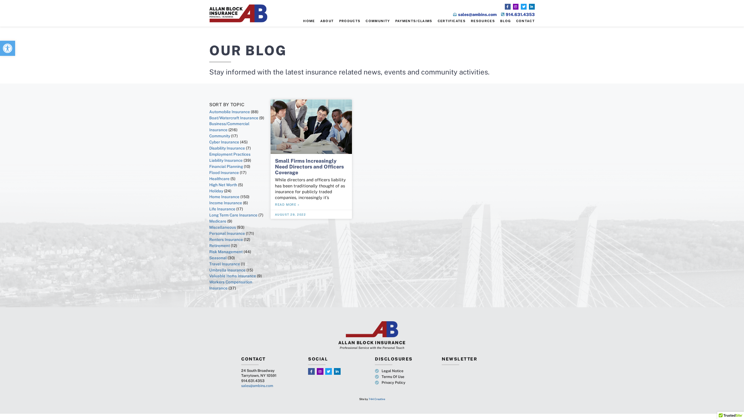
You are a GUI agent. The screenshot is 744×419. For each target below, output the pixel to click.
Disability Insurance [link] (227, 148)
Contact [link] (525, 21)
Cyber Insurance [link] (224, 142)
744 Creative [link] (377, 399)
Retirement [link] (219, 245)
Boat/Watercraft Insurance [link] (233, 118)
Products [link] (350, 21)
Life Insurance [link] (222, 209)
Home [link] (309, 21)
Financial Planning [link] (226, 166)
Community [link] (378, 21)
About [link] (327, 21)
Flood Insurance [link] (224, 172)
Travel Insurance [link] (224, 264)
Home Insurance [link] (224, 196)
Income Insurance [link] (225, 202)
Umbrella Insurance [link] (227, 270)
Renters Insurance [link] (226, 239)
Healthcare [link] (219, 178)
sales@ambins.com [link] (257, 386)
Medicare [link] (217, 221)
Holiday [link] (216, 191)
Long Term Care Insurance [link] (233, 215)
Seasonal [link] (218, 257)
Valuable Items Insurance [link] (232, 276)
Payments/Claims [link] (413, 21)
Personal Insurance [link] (227, 233)
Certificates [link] (452, 21)
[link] (7, 48)
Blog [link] (505, 21)
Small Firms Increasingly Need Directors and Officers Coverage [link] (309, 166)
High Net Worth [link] (223, 184)
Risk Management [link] (226, 251)
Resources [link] (483, 21)
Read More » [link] (287, 204)
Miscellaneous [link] (222, 227)
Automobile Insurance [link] (229, 111)
